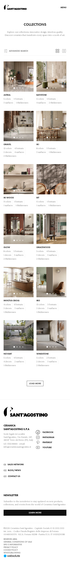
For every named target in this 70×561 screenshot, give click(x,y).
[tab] (57, 51)
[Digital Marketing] (35, 555)
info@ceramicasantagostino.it (17, 446)
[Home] (15, 7)
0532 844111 (12, 443)
